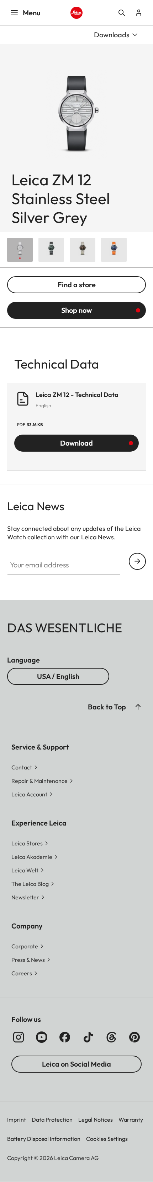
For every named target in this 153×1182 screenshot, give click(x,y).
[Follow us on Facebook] (65, 1037)
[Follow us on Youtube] (42, 1037)
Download (76, 443)
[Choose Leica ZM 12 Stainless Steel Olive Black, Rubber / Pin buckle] (51, 250)
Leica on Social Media (76, 1064)
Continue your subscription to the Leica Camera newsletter (137, 561)
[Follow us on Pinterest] (134, 1037)
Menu (32, 12)
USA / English (58, 676)
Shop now (76, 310)
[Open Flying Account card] (139, 13)
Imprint (16, 1119)
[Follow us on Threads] (111, 1037)
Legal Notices (95, 1119)
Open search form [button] (122, 13)
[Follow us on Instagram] (18, 1037)
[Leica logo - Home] (76, 13)
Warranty (130, 1119)
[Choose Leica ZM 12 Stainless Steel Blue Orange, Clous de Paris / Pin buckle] (114, 250)
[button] (138, 707)
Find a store (77, 284)
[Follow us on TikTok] (88, 1037)
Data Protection (52, 1119)
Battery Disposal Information (43, 1138)
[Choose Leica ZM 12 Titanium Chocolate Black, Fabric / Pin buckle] (82, 250)
